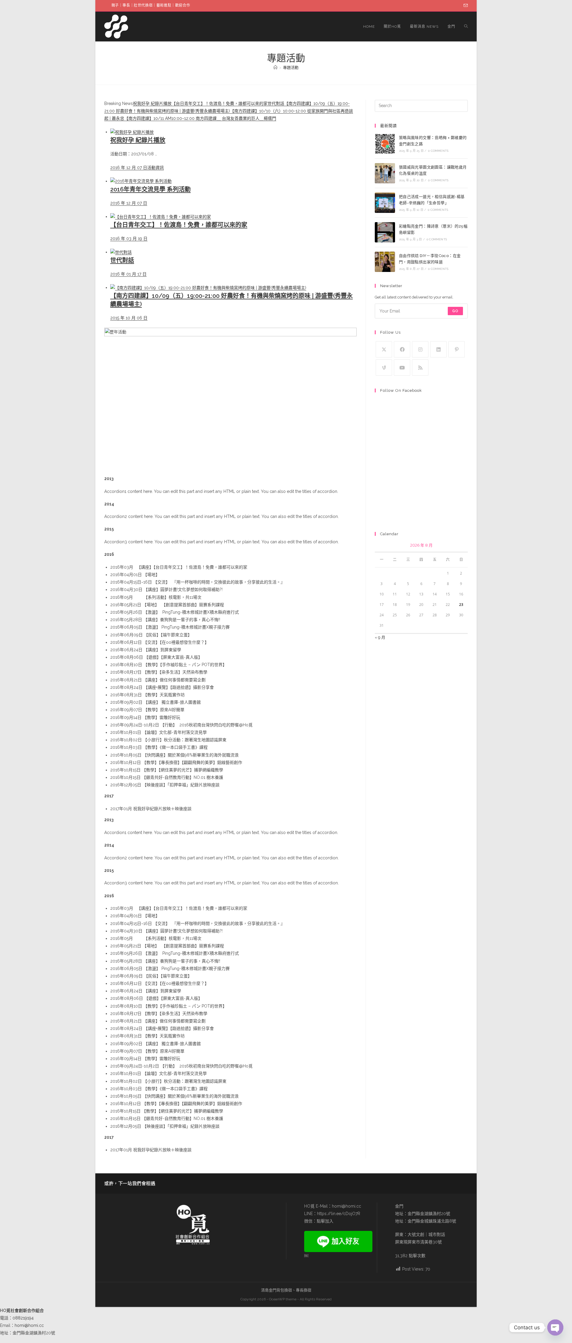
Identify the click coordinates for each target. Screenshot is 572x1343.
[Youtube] (402, 367)
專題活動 (291, 67)
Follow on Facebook (401, 390)
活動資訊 (155, 167)
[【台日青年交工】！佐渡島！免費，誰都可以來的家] (160, 216)
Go (455, 311)
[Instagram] (420, 349)
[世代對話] (121, 252)
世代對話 (276, 103)
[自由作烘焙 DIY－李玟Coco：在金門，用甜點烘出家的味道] (385, 262)
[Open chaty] (555, 1327)
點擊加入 (325, 1221)
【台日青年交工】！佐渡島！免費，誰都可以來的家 (220, 103)
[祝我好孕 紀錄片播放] (132, 131)
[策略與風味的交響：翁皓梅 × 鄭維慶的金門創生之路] (385, 144)
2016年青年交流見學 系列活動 (150, 189)
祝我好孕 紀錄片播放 (152, 103)
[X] (384, 349)
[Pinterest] (456, 349)
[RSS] (420, 367)
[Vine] (384, 367)
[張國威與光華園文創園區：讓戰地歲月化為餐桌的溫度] (385, 173)
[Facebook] (402, 349)
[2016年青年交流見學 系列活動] (141, 181)
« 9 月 (380, 637)
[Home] (275, 67)
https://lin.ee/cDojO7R (338, 1213)
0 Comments (438, 150)
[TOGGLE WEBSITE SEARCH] (466, 26)
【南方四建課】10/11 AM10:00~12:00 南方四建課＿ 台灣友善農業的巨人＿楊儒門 (200, 118)
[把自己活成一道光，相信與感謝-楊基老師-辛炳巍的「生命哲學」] (385, 203)
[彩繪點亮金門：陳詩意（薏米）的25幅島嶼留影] (385, 232)
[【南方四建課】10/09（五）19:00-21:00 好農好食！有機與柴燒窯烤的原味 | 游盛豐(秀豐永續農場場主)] (208, 287)
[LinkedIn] (438, 349)
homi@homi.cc (346, 1206)
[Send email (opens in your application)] (465, 6)
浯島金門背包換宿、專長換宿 (286, 1290)
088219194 (23, 1318)
